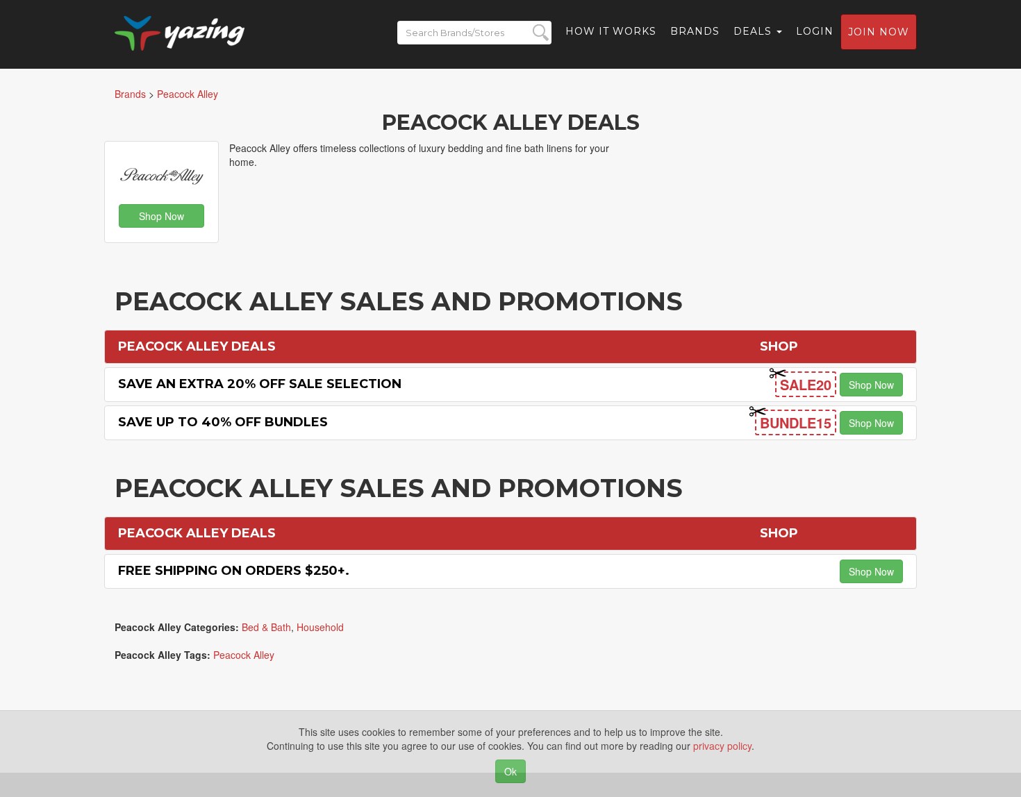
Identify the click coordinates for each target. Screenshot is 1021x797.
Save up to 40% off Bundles (223, 422)
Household (320, 627)
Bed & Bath (266, 627)
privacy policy (722, 746)
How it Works (610, 31)
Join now (878, 32)
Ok (510, 771)
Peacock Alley (243, 655)
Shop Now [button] (161, 216)
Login (814, 31)
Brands (695, 31)
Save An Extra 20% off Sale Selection (259, 384)
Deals (754, 31)
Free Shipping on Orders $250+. (233, 570)
